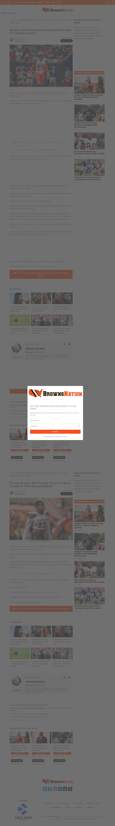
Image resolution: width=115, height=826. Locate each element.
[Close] (86, 387)
